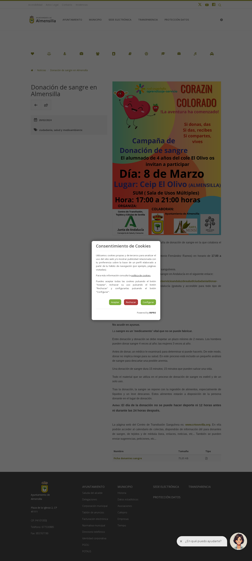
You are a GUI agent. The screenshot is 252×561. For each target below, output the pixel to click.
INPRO (152, 312)
